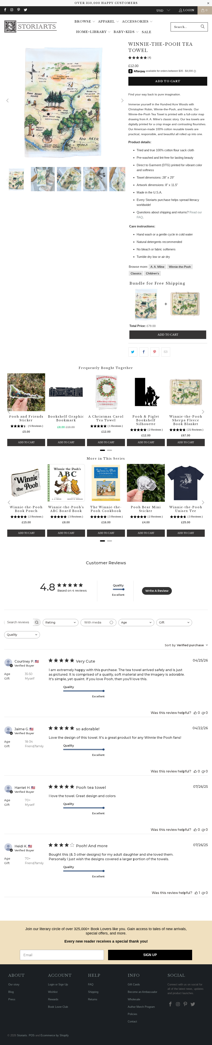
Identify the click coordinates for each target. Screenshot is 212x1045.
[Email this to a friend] (165, 352)
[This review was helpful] (195, 713)
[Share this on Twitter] (132, 352)
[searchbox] (18, 622)
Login (188, 10)
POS (32, 1035)
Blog (11, 991)
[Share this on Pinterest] (154, 352)
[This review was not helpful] (203, 713)
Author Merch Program (141, 1006)
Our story (13, 984)
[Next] (122, 100)
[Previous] (8, 100)
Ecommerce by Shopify (55, 1035)
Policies (132, 1014)
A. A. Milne (157, 266)
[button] (85, 22)
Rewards (53, 999)
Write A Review (157, 591)
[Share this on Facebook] (143, 352)
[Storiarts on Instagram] (11, 10)
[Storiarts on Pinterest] (18, 10)
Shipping (93, 991)
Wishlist (53, 991)
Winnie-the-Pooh (180, 266)
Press (11, 999)
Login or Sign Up (58, 984)
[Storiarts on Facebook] (5, 10)
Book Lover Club (58, 1006)
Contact (132, 1021)
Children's (152, 273)
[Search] (203, 26)
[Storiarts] (30, 27)
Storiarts (22, 1035)
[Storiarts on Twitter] (25, 10)
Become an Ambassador (142, 991)
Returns (92, 999)
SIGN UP (150, 955)
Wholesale (134, 999)
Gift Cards (134, 984)
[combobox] (189, 26)
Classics (136, 273)
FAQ (90, 984)
